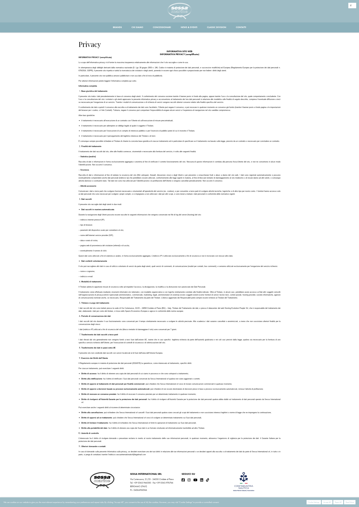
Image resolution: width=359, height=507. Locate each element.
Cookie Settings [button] (313, 502)
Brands (117, 27)
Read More (350, 502)
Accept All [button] (327, 502)
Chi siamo (137, 27)
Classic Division (216, 27)
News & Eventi (189, 27)
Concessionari (162, 27)
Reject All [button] (338, 502)
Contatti (241, 27)
